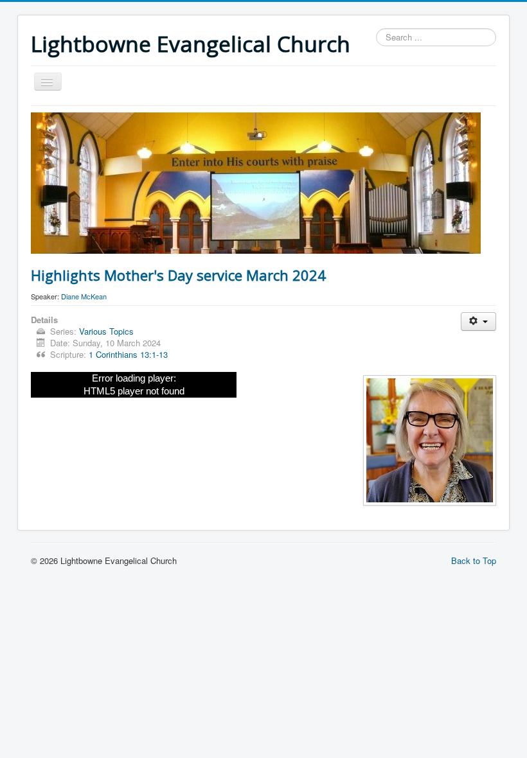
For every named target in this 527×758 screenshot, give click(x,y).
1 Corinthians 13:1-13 (128, 354)
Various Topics (106, 331)
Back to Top (473, 560)
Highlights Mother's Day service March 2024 (178, 275)
